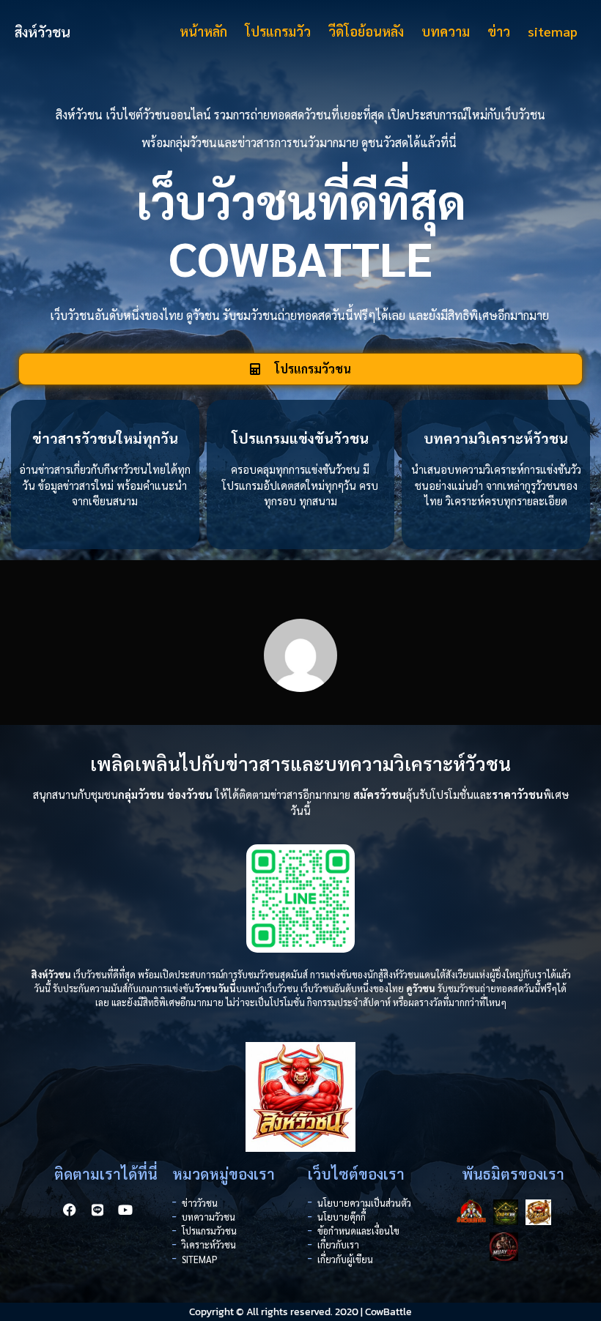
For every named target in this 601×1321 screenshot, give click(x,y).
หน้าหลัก (203, 31)
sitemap (553, 31)
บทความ (445, 31)
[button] (300, 369)
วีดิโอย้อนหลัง (366, 31)
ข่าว (498, 31)
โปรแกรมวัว (278, 31)
